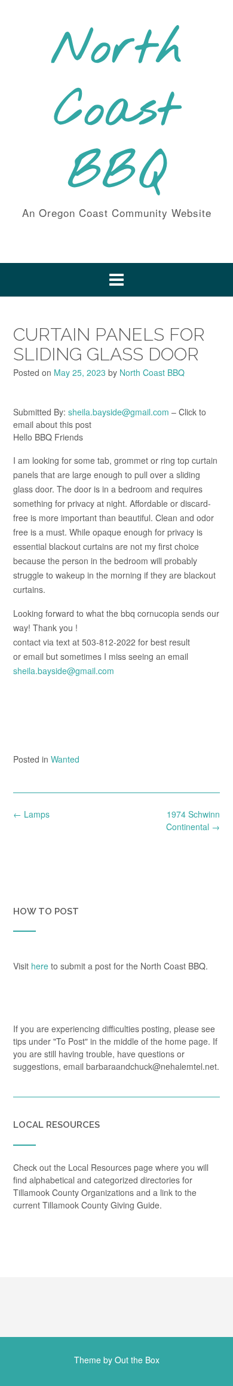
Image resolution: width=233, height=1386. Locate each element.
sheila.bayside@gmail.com (118, 412)
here (39, 966)
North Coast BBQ (116, 112)
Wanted (65, 759)
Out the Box (137, 1360)
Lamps (31, 814)
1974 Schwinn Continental (193, 820)
